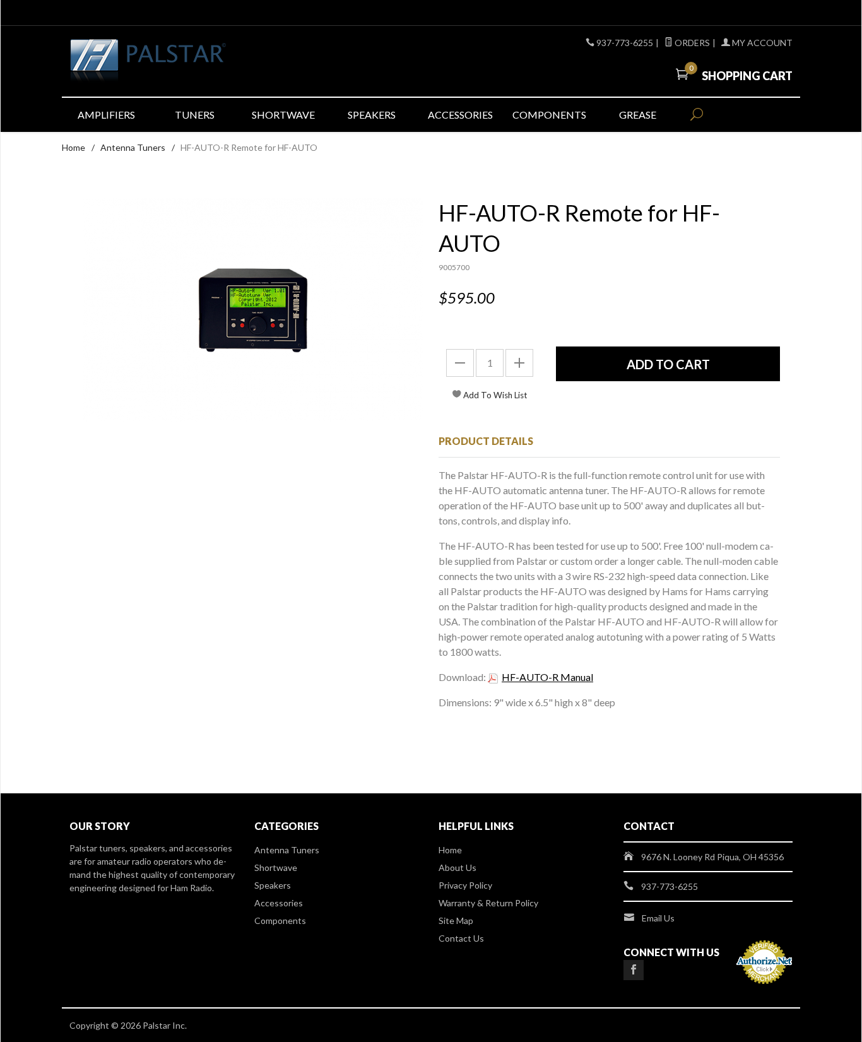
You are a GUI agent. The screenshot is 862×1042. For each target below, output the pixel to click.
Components (549, 115)
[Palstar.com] (185, 61)
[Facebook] (633, 970)
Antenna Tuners (132, 147)
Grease (637, 115)
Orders (691, 42)
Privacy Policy (465, 885)
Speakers (372, 115)
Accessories (460, 115)
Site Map (456, 920)
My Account (761, 42)
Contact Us (461, 938)
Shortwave (283, 115)
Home (73, 147)
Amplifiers (106, 115)
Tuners (195, 115)
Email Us (658, 918)
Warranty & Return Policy (488, 902)
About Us (457, 867)
